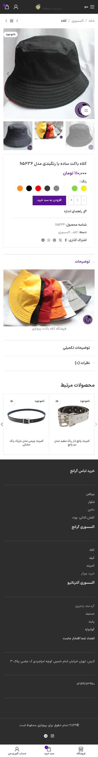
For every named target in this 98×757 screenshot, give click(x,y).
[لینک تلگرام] (43, 240)
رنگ (84, 181)
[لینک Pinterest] (54, 240)
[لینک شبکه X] (60, 240)
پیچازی (41, 725)
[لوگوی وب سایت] (49, 6)
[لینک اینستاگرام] (52, 736)
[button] (90, 73)
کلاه (64, 21)
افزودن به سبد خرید (49, 200)
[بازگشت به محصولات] (11, 21)
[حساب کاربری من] (16, 6)
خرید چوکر (88, 573)
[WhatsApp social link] (49, 240)
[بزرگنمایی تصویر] (86, 110)
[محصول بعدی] (6, 21)
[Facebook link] (65, 240)
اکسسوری (78, 21)
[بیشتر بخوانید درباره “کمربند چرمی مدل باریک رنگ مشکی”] (11, 401)
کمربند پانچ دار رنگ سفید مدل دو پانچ (72, 443)
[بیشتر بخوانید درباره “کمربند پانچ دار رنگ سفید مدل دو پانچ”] (57, 401)
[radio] (84, 188)
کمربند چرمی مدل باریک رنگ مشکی (26, 443)
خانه (92, 21)
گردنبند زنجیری (85, 606)
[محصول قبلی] (17, 21)
